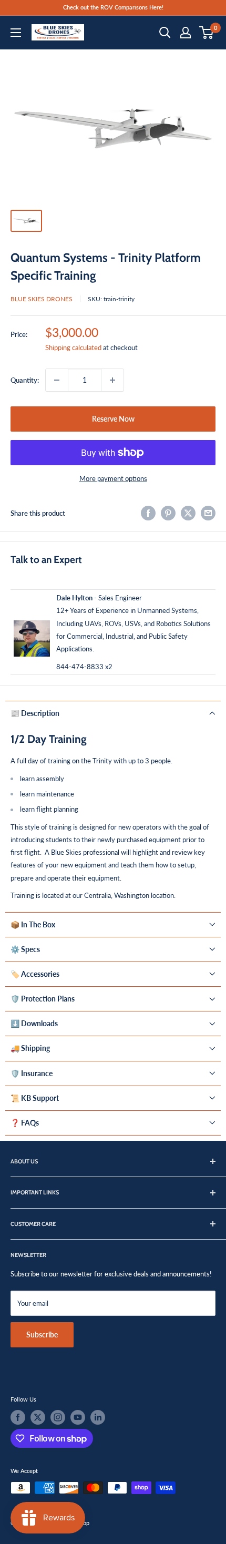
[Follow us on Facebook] (18, 1417)
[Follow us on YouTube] (77, 1417)
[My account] (185, 32)
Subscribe (42, 1334)
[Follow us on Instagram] (57, 1417)
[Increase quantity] (112, 380)
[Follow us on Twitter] (37, 1417)
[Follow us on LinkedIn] (97, 1417)
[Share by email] (208, 513)
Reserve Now (113, 418)
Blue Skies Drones (42, 299)
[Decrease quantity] (57, 380)
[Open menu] (16, 32)
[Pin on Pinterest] (168, 513)
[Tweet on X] (188, 513)
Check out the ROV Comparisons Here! (113, 7)
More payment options (113, 478)
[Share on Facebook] (148, 513)
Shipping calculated (73, 347)
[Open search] (165, 32)
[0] (206, 32)
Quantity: (25, 380)
